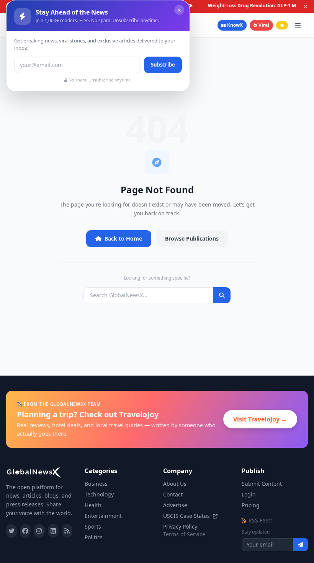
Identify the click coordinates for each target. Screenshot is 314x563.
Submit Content (262, 483)
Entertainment (103, 515)
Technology (99, 494)
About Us (174, 483)
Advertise (175, 505)
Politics (94, 537)
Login (249, 494)
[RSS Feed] (67, 531)
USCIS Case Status (187, 515)
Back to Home (123, 238)
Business (96, 483)
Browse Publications (192, 238)
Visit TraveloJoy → (260, 419)
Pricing (251, 505)
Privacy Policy (180, 526)
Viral (263, 25)
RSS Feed (260, 520)
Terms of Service (184, 534)
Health (93, 505)
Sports (93, 526)
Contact (173, 494)
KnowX (235, 25)
